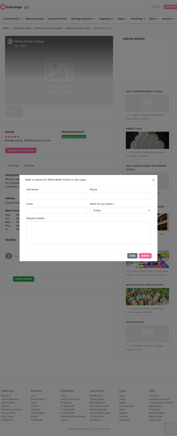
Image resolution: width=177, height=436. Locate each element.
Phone (93, 189)
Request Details (35, 218)
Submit (145, 255)
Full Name (32, 189)
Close (132, 255)
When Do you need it (102, 203)
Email (29, 203)
